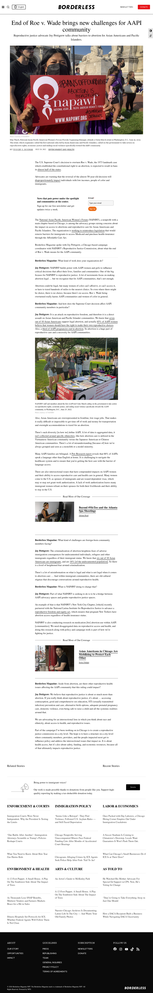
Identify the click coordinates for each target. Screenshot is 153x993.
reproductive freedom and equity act (52, 611)
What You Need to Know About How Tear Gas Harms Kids (27, 855)
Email (91, 198)
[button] (133, 787)
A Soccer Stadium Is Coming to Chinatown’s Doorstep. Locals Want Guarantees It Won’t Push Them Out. (121, 838)
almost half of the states (49, 169)
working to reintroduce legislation (88, 230)
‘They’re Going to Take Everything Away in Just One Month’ (124, 899)
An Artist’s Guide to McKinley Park (72, 878)
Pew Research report (82, 453)
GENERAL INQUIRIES (52, 962)
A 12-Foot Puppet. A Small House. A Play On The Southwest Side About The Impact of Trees (27, 881)
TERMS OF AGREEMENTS (55, 971)
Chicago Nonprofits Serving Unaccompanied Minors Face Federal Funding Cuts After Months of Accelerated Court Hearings (75, 839)
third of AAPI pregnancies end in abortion (62, 328)
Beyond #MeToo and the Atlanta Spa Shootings (98, 509)
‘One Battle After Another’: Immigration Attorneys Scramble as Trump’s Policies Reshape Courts (27, 838)
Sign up (92, 209)
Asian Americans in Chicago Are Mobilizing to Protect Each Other (98, 654)
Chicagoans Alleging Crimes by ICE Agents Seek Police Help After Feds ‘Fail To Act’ (76, 858)
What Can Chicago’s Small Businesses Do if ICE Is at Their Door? (124, 855)
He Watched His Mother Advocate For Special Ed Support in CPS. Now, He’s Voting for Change (121, 881)
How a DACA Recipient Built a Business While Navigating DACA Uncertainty (122, 915)
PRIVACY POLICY (51, 967)
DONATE (82, 953)
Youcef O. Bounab (23, 150)
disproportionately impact (47, 180)
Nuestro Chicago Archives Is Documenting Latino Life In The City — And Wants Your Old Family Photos (76, 913)
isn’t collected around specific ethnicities (55, 435)
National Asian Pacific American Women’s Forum (63, 219)
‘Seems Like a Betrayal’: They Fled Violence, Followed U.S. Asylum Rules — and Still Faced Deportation (75, 819)
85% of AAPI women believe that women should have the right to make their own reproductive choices (76, 323)
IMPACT (11, 958)
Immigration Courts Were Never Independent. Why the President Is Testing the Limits (27, 819)
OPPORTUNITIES (15, 953)
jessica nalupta (84, 662)
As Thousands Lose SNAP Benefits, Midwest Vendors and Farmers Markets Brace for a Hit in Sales (26, 900)
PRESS (46, 949)
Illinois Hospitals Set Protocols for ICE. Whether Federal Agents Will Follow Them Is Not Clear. (28, 919)
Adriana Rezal (83, 515)
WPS (29, 989)
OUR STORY (13, 949)
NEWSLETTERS (85, 949)
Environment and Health (61, 150)
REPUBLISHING (50, 953)
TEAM (45, 958)
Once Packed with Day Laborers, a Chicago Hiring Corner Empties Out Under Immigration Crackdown (124, 819)
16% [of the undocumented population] (89, 561)
